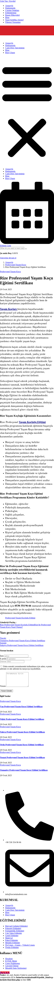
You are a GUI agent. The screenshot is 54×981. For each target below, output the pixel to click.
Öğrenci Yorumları (13, 22)
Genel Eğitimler (11, 935)
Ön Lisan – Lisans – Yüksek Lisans (20, 945)
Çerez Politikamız (12, 963)
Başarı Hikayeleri (12, 15)
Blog (7, 17)
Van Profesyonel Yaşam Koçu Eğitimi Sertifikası (21, 706)
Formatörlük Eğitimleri (14, 931)
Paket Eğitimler (11, 940)
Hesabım (9, 959)
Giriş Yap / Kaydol (7, 1)
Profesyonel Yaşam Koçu (15, 265)
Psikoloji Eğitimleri (13, 928)
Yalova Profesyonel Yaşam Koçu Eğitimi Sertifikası (22, 732)
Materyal (9, 938)
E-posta (3, 659)
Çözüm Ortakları (12, 10)
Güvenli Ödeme (11, 966)
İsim (2, 656)
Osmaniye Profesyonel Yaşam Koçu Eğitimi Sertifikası (24, 770)
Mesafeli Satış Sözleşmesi (15, 968)
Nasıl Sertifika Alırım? (14, 20)
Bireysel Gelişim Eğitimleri (16, 926)
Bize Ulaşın (10, 52)
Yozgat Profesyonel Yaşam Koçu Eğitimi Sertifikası (22, 757)
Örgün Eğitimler (12, 947)
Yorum (3, 686)
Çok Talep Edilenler (13, 933)
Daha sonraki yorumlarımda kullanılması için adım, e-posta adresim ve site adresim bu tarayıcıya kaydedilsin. (26, 667)
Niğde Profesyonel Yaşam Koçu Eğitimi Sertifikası (22, 719)
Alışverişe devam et (8, 258)
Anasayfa (9, 5)
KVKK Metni (11, 961)
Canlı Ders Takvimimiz (15, 48)
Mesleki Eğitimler (12, 943)
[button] (27, 111)
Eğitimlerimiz (10, 13)
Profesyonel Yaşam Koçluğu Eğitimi (20, 618)
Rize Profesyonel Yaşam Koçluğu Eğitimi (17, 625)
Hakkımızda (10, 8)
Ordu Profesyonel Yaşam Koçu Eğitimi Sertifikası (22, 745)
